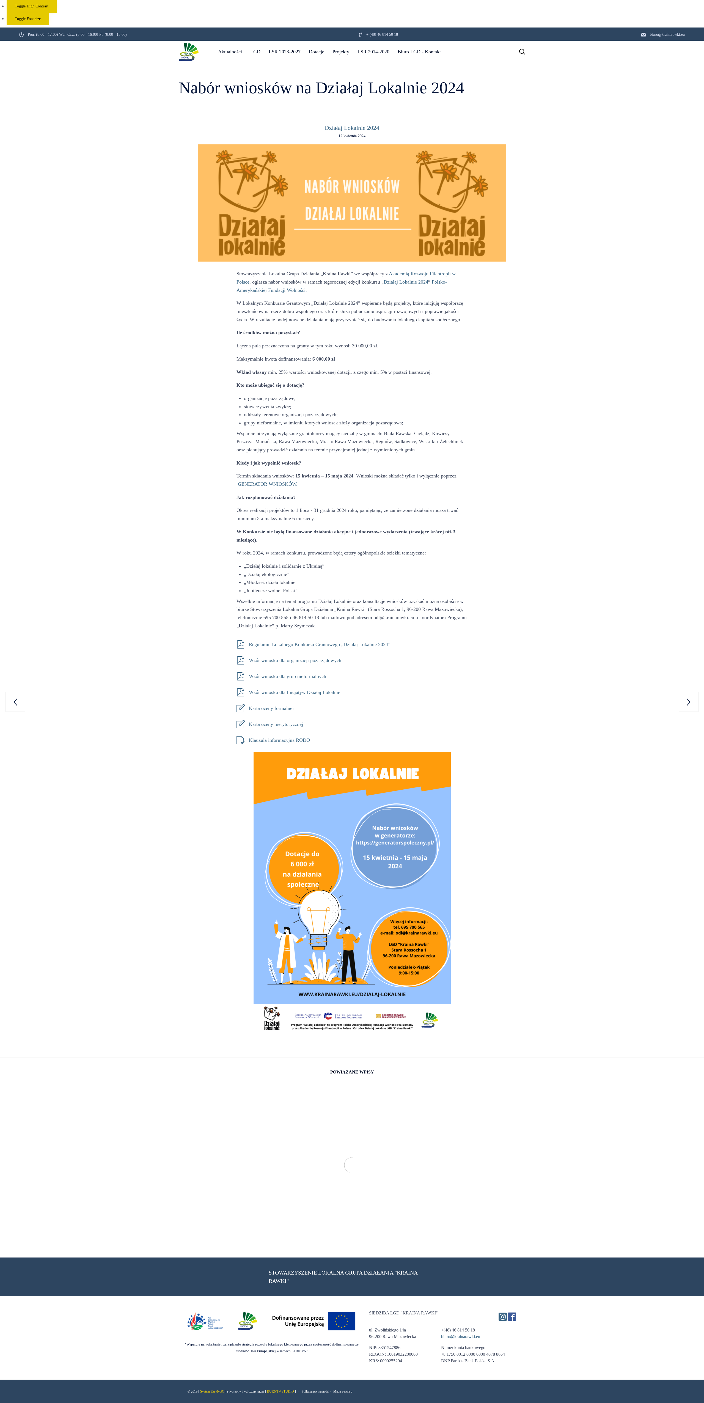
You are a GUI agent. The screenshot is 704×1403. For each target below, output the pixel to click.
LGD (255, 51)
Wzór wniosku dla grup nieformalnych (287, 676)
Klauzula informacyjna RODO (279, 740)
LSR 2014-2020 (373, 51)
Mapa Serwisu (342, 1391)
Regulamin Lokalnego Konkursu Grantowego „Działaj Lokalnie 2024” (319, 644)
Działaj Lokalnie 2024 (352, 127)
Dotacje (316, 51)
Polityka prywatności (315, 1391)
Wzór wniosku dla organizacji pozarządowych (295, 660)
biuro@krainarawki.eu (460, 1336)
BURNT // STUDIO (280, 1391)
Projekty (340, 51)
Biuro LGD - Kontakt (419, 51)
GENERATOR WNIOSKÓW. (268, 484)
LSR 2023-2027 (285, 51)
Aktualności (230, 51)
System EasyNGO (212, 1391)
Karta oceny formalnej (272, 708)
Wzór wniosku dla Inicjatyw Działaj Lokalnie (294, 692)
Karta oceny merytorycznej (276, 724)
